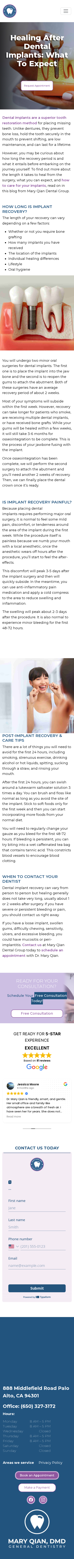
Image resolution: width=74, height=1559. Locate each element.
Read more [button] (14, 1116)
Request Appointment (37, 85)
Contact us (32, 945)
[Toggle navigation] (66, 11)
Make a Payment (37, 1487)
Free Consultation (37, 1013)
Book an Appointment (37, 1475)
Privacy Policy (50, 1463)
